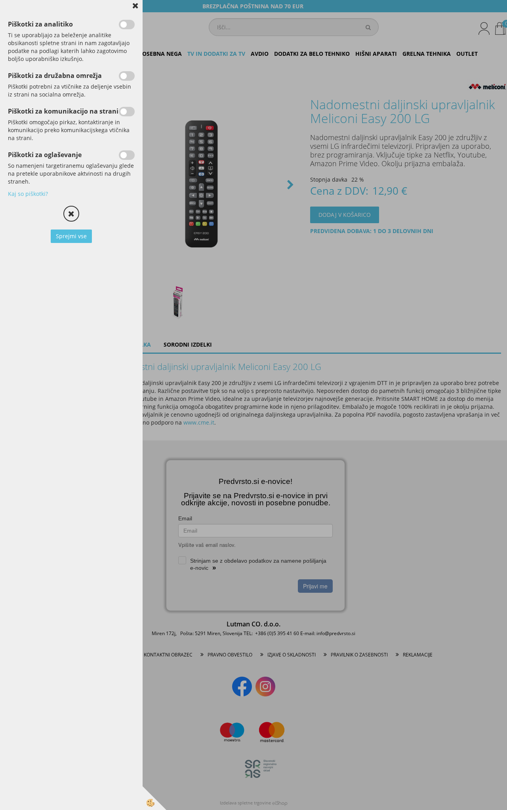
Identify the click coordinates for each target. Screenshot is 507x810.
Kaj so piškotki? (28, 193)
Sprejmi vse (71, 236)
